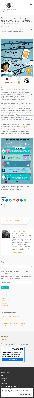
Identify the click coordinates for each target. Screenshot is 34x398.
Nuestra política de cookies (13, 391)
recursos (17, 223)
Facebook (14, 252)
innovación (25, 220)
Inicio (2, 30)
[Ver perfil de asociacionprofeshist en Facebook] (3, 339)
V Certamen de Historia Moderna (10, 316)
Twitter (20, 252)
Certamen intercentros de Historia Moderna (19, 218)
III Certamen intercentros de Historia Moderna (14, 326)
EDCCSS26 (5, 318)
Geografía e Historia (15, 220)
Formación (5, 303)
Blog (3, 89)
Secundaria (24, 223)
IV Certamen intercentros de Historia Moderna (14, 323)
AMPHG (4, 218)
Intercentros (14, 89)
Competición (8, 89)
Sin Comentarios (24, 89)
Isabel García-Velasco (17, 87)
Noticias (4, 308)
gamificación (5, 220)
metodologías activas (7, 223)
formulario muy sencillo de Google (11, 105)
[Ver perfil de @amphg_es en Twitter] (5, 339)
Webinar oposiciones (7, 321)
